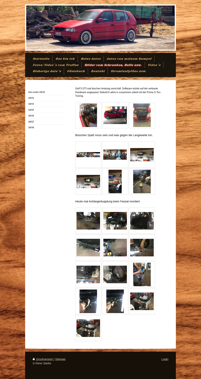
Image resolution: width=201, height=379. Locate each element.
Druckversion (44, 359)
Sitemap (60, 359)
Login (164, 359)
